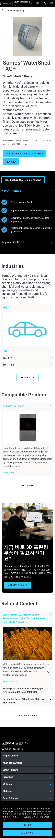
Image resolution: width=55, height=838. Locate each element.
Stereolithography (15, 10)
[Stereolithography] (3, 10)
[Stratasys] (5, 3)
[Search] (44, 3)
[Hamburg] (51, 3)
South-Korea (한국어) (22, 4)
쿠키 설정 (27, 825)
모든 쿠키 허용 (27, 833)
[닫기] (52, 804)
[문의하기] (37, 3)
